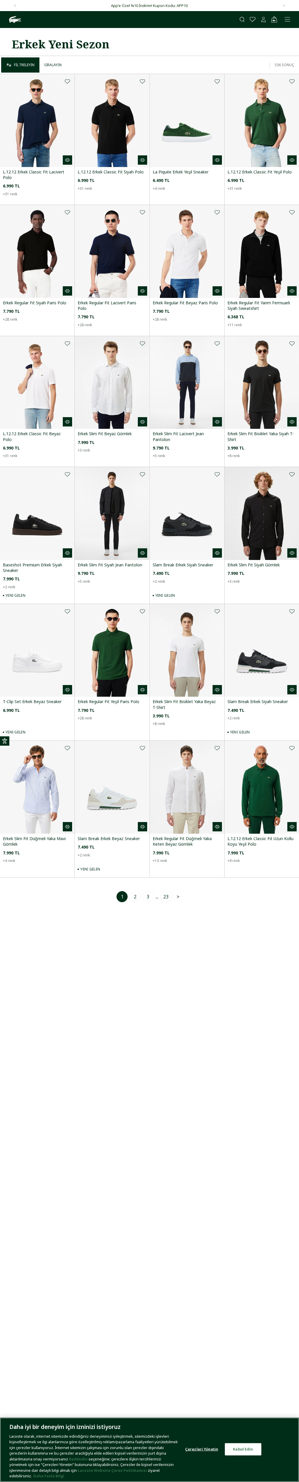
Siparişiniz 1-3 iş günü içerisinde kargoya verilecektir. (149, 5)
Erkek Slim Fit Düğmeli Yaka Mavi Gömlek (34, 841)
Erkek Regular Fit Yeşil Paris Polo (108, 701)
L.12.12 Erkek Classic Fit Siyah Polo (111, 172)
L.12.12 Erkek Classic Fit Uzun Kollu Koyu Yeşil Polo (260, 841)
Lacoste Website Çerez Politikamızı (113, 1470)
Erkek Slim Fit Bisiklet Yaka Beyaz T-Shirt (184, 704)
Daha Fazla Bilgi (48, 1476)
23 (165, 896)
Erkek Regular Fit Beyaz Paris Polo (185, 302)
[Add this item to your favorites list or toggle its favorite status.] (67, 81)
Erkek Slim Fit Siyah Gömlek (253, 565)
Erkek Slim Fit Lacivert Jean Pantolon (178, 436)
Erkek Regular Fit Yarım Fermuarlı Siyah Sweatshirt (258, 305)
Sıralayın (53, 64)
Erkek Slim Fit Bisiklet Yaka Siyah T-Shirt (260, 436)
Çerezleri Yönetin (201, 1449)
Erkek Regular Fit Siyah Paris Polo (34, 302)
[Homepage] (14, 19)
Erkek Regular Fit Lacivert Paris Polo (107, 305)
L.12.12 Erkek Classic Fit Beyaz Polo (32, 436)
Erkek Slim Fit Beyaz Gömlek (105, 433)
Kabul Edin (243, 1449)
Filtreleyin (24, 64)
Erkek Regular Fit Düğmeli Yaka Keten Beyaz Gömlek (182, 841)
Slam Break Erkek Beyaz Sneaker (109, 838)
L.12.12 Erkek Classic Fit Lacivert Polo (33, 174)
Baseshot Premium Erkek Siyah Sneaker (32, 567)
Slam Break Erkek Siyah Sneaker (183, 565)
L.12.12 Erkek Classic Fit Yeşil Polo (259, 172)
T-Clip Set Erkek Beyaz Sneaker (32, 701)
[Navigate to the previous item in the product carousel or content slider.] (15, 5)
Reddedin (78, 1459)
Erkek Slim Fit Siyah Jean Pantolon (110, 565)
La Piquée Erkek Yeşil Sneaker (180, 172)
